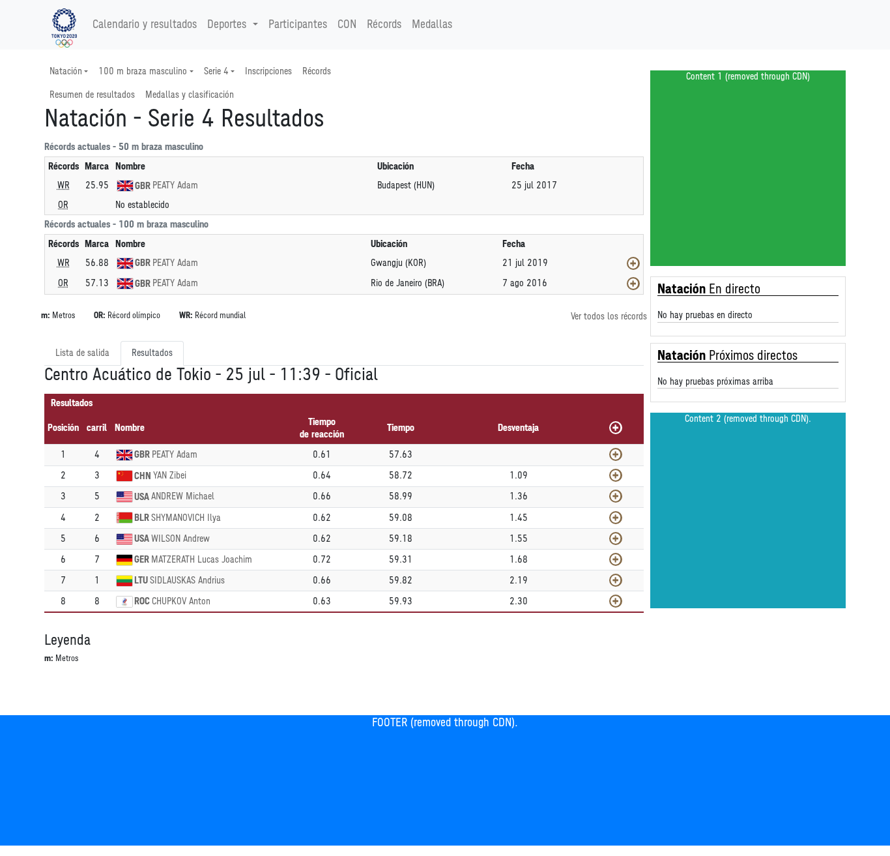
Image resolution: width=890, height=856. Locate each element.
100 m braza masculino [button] (142, 71)
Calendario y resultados (145, 25)
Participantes (297, 25)
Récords (384, 25)
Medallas (432, 25)
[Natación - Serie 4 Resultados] (64, 24)
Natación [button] (66, 71)
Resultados (152, 353)
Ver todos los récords (609, 316)
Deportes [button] (226, 25)
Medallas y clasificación (189, 95)
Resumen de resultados (92, 95)
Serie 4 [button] (216, 71)
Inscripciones (268, 71)
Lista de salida (82, 353)
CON (346, 25)
